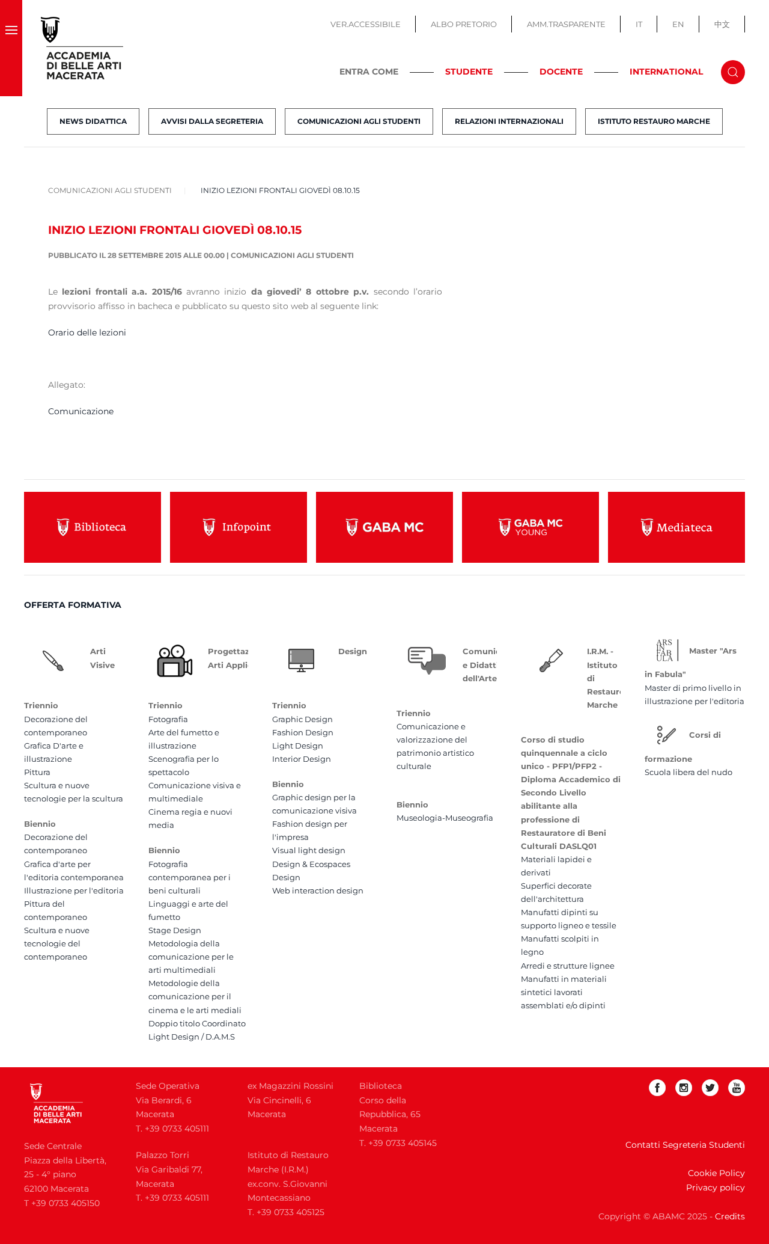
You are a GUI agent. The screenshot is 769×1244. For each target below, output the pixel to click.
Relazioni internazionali (509, 121)
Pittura (37, 772)
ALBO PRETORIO (464, 24)
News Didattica (93, 121)
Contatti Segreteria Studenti (685, 1144)
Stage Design (174, 930)
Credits (730, 1216)
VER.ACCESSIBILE (365, 24)
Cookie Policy (716, 1173)
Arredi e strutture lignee (568, 965)
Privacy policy (715, 1187)
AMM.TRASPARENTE (566, 24)
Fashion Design (302, 732)
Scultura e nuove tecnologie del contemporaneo (57, 943)
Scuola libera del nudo (688, 772)
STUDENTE (469, 71)
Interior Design (301, 759)
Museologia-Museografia (445, 818)
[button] (11, 48)
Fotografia (168, 719)
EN (678, 24)
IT (639, 24)
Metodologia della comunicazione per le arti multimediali (191, 957)
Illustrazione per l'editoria (74, 890)
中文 (722, 24)
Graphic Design (302, 719)
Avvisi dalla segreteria (212, 121)
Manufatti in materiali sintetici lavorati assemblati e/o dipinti (564, 992)
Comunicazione (81, 411)
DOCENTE (561, 71)
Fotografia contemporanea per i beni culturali (189, 877)
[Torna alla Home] (82, 48)
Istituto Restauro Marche (654, 121)
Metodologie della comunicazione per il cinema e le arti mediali (195, 996)
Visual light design (308, 850)
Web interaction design (317, 890)
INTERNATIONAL (666, 71)
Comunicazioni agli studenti (359, 121)
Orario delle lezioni (87, 332)
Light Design (297, 745)
